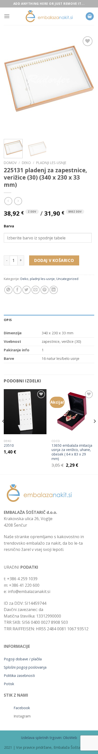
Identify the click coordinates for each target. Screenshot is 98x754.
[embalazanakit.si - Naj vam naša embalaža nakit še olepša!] (49, 16)
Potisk (9, 683)
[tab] (49, 320)
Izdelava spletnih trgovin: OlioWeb (49, 737)
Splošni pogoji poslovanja (25, 667)
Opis (8, 320)
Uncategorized (67, 278)
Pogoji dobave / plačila (23, 659)
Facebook (22, 707)
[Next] (86, 85)
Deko (26, 162)
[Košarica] (90, 16)
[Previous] (11, 85)
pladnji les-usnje (51, 162)
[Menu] (7, 16)
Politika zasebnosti (19, 675)
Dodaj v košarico (54, 260)
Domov (10, 162)
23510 (9, 445)
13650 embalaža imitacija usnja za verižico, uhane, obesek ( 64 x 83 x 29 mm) (72, 452)
